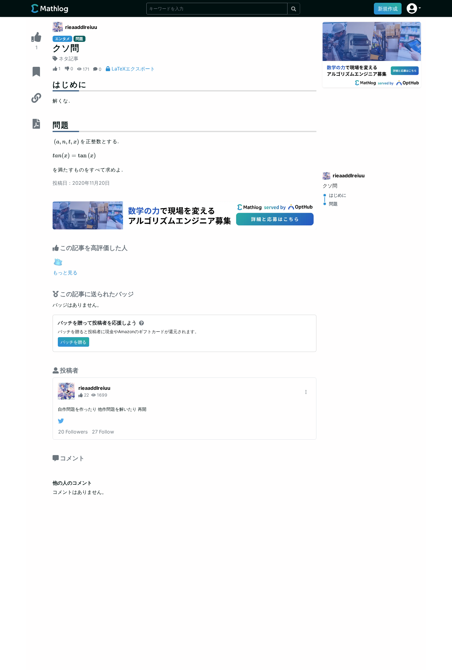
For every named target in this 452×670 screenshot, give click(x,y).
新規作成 (388, 9)
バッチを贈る (73, 342)
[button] (413, 8)
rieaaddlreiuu (81, 27)
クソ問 (330, 186)
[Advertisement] (372, 125)
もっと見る (65, 272)
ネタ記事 (68, 58)
